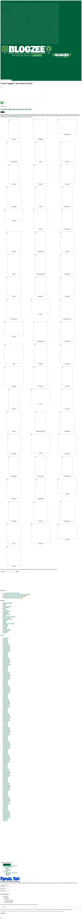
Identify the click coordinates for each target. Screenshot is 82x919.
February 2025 (6, 658)
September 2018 (7, 747)
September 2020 (7, 720)
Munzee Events (6, 617)
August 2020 (6, 721)
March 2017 (5, 768)
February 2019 (6, 741)
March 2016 (5, 782)
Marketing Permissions (5, 904)
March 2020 (5, 726)
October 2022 (6, 691)
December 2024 (6, 661)
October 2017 (6, 760)
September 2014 (7, 803)
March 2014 (5, 810)
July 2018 (5, 750)
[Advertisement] (10, 580)
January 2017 (6, 770)
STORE (7, 77)
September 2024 (7, 664)
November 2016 (6, 773)
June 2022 (5, 695)
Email (4, 907)
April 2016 (5, 781)
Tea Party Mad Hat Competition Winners (16, 109)
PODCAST (5, 626)
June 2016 (5, 778)
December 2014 (6, 799)
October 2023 (6, 677)
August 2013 (6, 818)
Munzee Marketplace (8, 619)
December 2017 (6, 758)
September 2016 (7, 775)
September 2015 (7, 789)
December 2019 (6, 730)
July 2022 (5, 694)
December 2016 (6, 772)
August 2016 (6, 776)
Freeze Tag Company (9, 900)
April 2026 (5, 642)
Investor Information (9, 901)
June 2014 (5, 806)
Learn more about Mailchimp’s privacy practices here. (56, 911)
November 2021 (6, 703)
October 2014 (6, 802)
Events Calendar (18, 116)
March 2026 (5, 643)
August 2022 (6, 693)
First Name (3, 886)
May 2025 (5, 655)
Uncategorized (6, 630)
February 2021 (6, 714)
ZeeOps (5, 632)
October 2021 (6, 705)
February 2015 (6, 797)
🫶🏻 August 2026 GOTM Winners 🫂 (11, 593)
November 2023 (6, 676)
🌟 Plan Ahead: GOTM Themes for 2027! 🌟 (13, 598)
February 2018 (6, 755)
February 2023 (6, 686)
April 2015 (5, 795)
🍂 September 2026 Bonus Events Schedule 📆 (14, 596)
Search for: (3, 571)
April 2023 (5, 684)
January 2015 (6, 798)
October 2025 (6, 649)
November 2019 (6, 731)
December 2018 (6, 744)
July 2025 (5, 653)
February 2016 (6, 783)
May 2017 (5, 766)
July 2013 (5, 819)
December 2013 (6, 813)
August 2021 (6, 707)
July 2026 (5, 639)
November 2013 (6, 814)
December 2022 (6, 688)
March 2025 (5, 657)
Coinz (4, 605)
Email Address (4, 890)
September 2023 (7, 678)
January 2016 (6, 784)
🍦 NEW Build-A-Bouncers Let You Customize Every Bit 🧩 (16, 594)
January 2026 (6, 646)
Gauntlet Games (6, 614)
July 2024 (5, 666)
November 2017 (6, 759)
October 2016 (6, 774)
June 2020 (5, 723)
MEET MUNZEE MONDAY (9, 616)
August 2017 (6, 762)
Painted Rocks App (8, 902)
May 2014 (5, 807)
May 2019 (5, 738)
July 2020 (5, 722)
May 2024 (5, 669)
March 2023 (5, 685)
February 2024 (6, 672)
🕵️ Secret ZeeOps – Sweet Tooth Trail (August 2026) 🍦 (16, 595)
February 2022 (6, 700)
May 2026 (5, 641)
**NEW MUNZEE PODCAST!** (10, 68)
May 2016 (5, 780)
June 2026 (5, 640)
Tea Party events (14, 114)
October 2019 (6, 732)
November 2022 (6, 689)
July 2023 (5, 680)
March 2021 (5, 713)
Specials (5, 627)
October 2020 (6, 718)
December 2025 (6, 647)
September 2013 (7, 817)
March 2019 (5, 740)
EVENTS (8, 71)
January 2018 (6, 756)
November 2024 (6, 662)
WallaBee (7, 897)
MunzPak (5, 620)
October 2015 (6, 788)
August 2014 (6, 804)
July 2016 (5, 777)
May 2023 (5, 683)
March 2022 (5, 699)
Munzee (6, 896)
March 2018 (5, 754)
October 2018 (6, 746)
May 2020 (5, 724)
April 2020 (5, 725)
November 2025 (6, 648)
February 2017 (6, 769)
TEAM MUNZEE (7, 629)
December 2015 (6, 785)
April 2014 (5, 808)
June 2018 (5, 751)
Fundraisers (6, 612)
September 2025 (7, 650)
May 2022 (5, 696)
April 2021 (5, 711)
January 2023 (6, 687)
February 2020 (6, 728)
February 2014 (6, 811)
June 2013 (5, 820)
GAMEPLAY (8, 76)
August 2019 (6, 735)
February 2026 (6, 644)
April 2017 (5, 767)
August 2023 (6, 679)
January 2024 (6, 673)
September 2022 (7, 692)
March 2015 (5, 796)
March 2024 (5, 671)
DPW (4, 608)
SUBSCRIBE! (7, 66)
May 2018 (5, 752)
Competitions (6, 607)
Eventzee (7, 898)
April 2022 (5, 698)
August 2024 (6, 665)
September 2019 (7, 733)
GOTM (4, 615)
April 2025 (5, 656)
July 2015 (5, 791)
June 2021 (5, 709)
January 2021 (6, 715)
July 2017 (5, 763)
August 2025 (6, 651)
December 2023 (6, 674)
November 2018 (6, 745)
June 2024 (5, 668)
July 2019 (5, 736)
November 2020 (6, 717)
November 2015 (6, 787)
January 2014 (6, 812)
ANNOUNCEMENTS (8, 69)
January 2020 (6, 729)
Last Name (3, 888)
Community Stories (7, 606)
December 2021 (6, 702)
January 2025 (6, 659)
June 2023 (5, 681)
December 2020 (6, 716)
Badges (5, 604)
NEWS (7, 70)
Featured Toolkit (6, 611)
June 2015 (5, 792)
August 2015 (6, 790)
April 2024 (5, 670)
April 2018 (5, 753)
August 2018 (6, 748)
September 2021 (7, 706)
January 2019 (6, 743)
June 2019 (5, 737)
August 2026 (6, 637)
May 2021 (5, 710)
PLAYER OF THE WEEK (12, 75)
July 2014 (5, 805)
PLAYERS (5, 74)
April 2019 (5, 739)
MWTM (4, 621)
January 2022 (6, 701)
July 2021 (5, 708)
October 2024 (6, 663)
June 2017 (5, 765)
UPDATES (8, 73)
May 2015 (5, 793)
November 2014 (6, 800)
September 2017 (7, 761)
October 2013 (6, 815)
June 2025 (5, 654)
